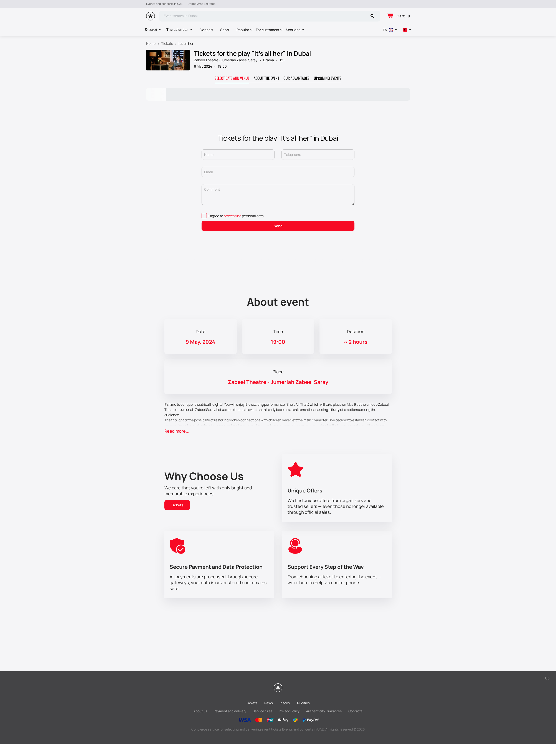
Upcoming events (327, 78)
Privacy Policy (289, 711)
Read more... (176, 431)
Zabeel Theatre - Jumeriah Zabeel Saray (225, 60)
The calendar (177, 30)
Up (547, 678)
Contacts (355, 711)
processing (232, 216)
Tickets (177, 505)
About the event (266, 78)
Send (278, 226)
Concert (206, 29)
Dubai (153, 30)
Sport (225, 29)
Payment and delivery (230, 711)
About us (200, 711)
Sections (293, 29)
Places (285, 703)
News (268, 703)
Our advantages (296, 78)
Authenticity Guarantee (324, 711)
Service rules (262, 711)
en (385, 30)
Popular (243, 29)
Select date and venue (232, 78)
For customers (267, 29)
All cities (303, 703)
